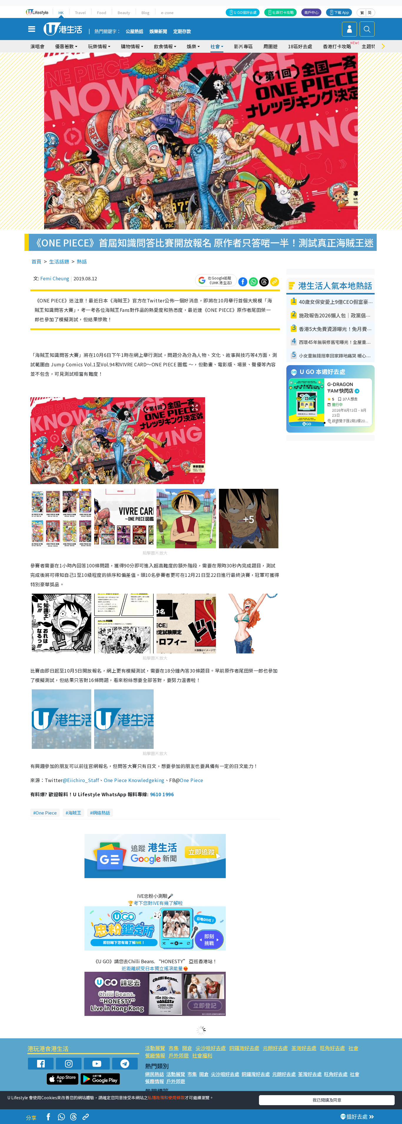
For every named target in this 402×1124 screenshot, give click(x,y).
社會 (353, 1048)
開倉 (187, 1048)
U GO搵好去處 (245, 12)
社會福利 (202, 1055)
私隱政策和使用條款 (166, 1097)
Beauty (124, 12)
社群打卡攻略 (283, 12)
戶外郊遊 (179, 1055)
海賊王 (74, 813)
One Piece (191, 780)
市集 (174, 1048)
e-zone (167, 12)
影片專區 (243, 46)
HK (61, 12)
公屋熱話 (134, 31)
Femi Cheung (54, 278)
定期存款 (182, 31)
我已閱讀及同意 (327, 1100)
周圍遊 (270, 46)
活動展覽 (155, 1048)
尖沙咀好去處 (211, 1048)
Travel (80, 12)
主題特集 (371, 46)
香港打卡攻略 (337, 46)
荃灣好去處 (303, 1048)
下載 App (341, 12)
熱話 (82, 261)
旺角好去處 (332, 1048)
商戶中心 (311, 12)
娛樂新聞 (158, 31)
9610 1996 (162, 794)
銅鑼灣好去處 (244, 1048)
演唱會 (37, 46)
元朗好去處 (275, 1048)
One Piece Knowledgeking (134, 780)
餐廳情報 (155, 1055)
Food (101, 12)
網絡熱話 (101, 813)
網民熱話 (154, 1073)
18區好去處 (300, 46)
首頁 (36, 261)
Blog (145, 12)
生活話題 (59, 261)
